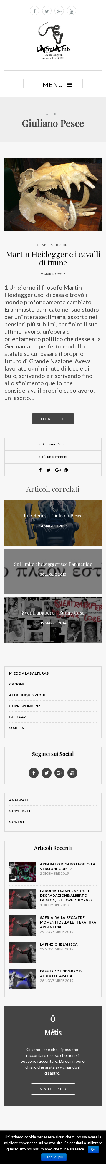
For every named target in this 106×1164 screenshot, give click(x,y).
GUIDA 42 (17, 717)
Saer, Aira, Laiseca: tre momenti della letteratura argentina (68, 922)
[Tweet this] (49, 470)
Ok (93, 1150)
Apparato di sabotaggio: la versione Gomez (67, 866)
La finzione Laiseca (59, 944)
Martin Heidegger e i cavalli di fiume (53, 258)
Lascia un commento (53, 456)
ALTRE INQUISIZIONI (27, 695)
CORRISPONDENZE (25, 706)
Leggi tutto (53, 419)
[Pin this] (66, 470)
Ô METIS (16, 727)
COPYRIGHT (20, 810)
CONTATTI (19, 821)
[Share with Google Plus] (57, 470)
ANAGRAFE (19, 800)
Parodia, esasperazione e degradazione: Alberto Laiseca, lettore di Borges (66, 895)
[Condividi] (40, 470)
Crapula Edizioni (53, 245)
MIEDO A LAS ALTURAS (29, 673)
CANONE (17, 684)
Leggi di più (53, 1157)
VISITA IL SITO (53, 1089)
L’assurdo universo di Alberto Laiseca (61, 973)
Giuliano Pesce (53, 123)
